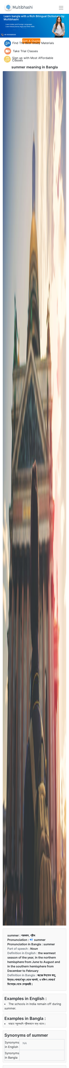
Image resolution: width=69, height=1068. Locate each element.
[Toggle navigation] (61, 7)
